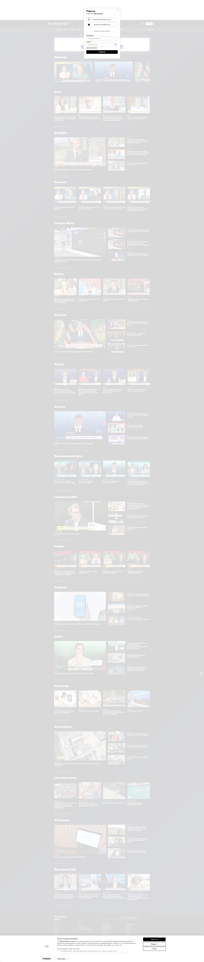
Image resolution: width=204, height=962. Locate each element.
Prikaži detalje (61, 959)
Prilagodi (153, 944)
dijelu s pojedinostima (65, 955)
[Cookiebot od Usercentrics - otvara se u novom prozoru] (47, 959)
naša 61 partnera (64, 941)
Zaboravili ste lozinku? (91, 47)
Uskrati (154, 948)
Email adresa (90, 35)
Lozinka (88, 42)
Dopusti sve (154, 939)
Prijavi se (102, 52)
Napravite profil (98, 13)
